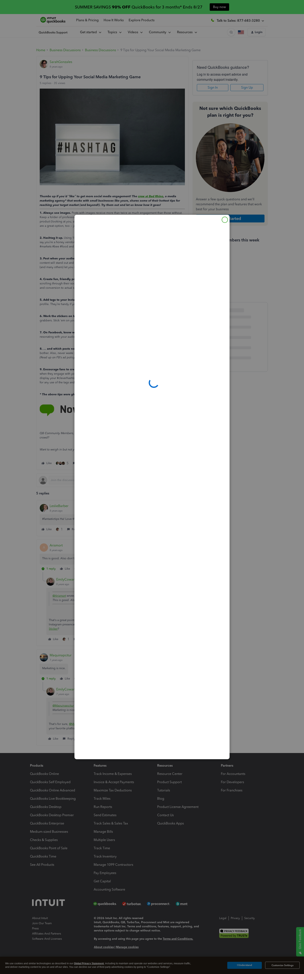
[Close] (224, 219)
